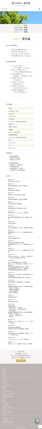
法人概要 (4, 382)
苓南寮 (21, 27)
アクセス (4, 375)
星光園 (21, 29)
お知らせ (4, 368)
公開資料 (4, 371)
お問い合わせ (21, 360)
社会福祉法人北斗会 (22, 427)
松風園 (21, 31)
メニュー (6, 9)
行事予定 (4, 414)
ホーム (3, 366)
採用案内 (4, 373)
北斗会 (21, 25)
